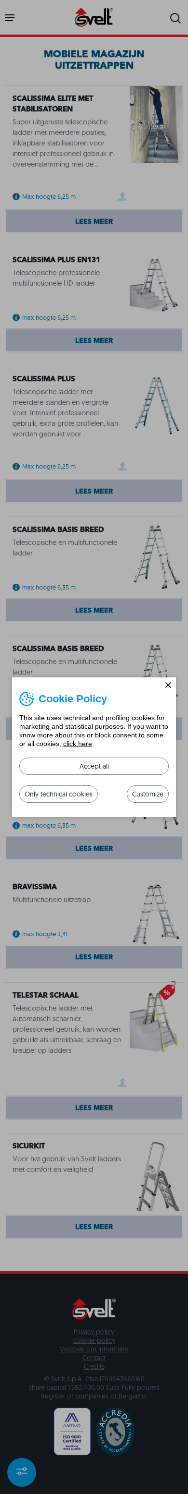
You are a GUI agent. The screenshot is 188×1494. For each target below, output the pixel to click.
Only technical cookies (59, 794)
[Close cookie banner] (168, 685)
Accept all (94, 766)
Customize (147, 794)
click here (77, 743)
